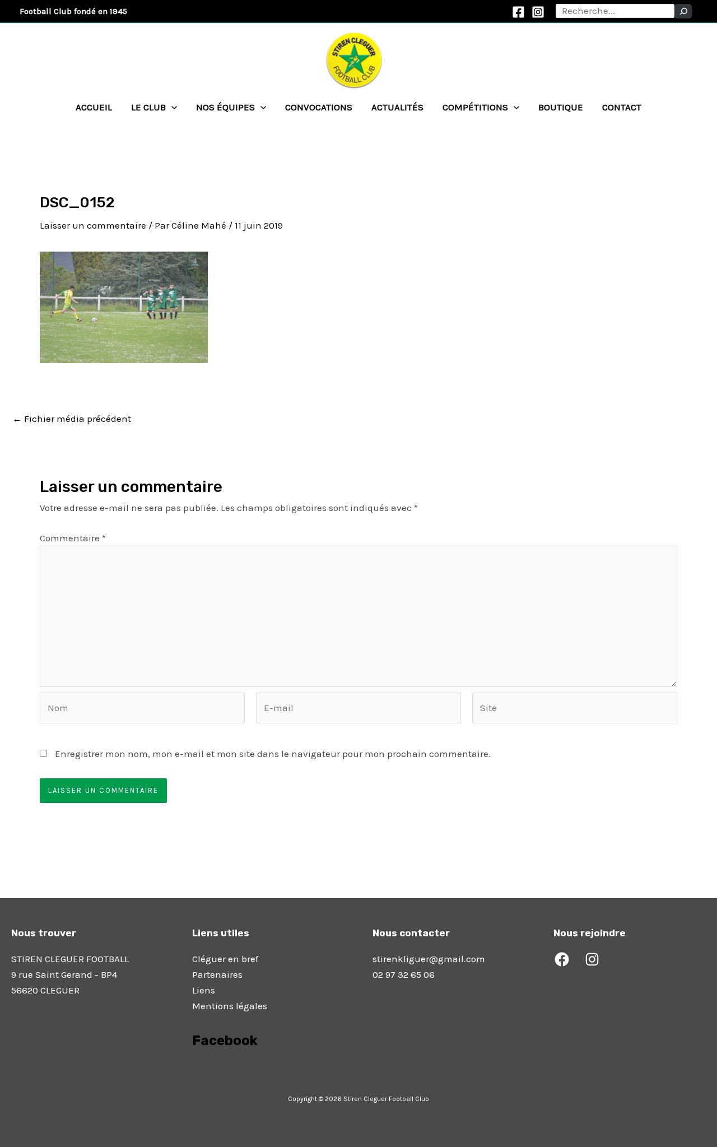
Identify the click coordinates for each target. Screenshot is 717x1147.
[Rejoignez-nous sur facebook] (193, 1072)
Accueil (94, 107)
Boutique (560, 107)
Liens (203, 990)
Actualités (397, 107)
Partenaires (217, 974)
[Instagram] (538, 12)
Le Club (148, 107)
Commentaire (73, 538)
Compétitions (475, 107)
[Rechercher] (683, 11)
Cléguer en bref (225, 958)
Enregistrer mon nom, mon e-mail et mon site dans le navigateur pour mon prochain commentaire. (273, 753)
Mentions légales (229, 1005)
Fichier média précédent (71, 419)
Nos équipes (225, 107)
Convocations (318, 107)
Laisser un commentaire (93, 225)
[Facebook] (518, 12)
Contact (621, 107)
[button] (171, 107)
